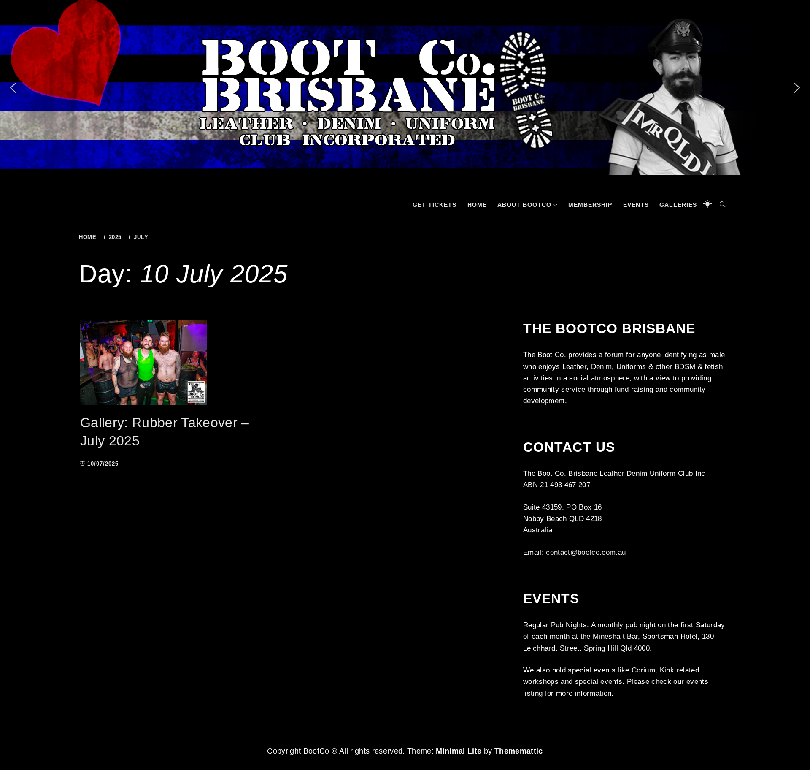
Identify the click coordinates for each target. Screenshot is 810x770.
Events (636, 204)
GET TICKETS (434, 204)
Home (477, 204)
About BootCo (524, 204)
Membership (590, 204)
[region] (405, 87)
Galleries (678, 204)
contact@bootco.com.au (586, 552)
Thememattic (518, 751)
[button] (13, 88)
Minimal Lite (458, 751)
